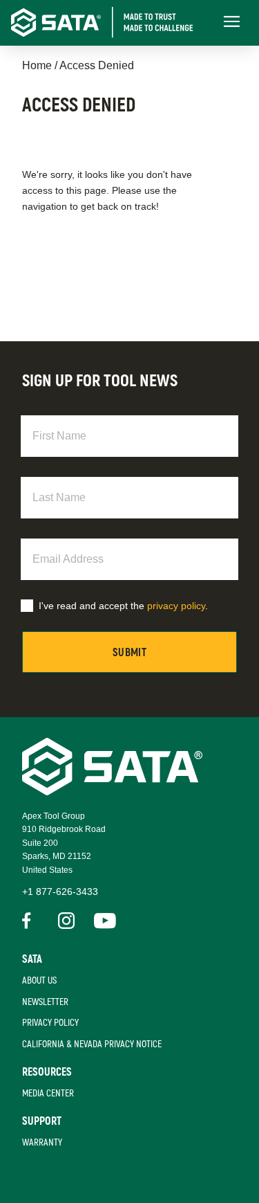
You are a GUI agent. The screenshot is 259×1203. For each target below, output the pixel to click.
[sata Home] (112, 791)
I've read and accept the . (123, 605)
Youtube (102, 920)
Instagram (66, 920)
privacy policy (176, 605)
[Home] (113, 22)
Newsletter (45, 1002)
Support (41, 1121)
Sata (32, 959)
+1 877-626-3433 (60, 891)
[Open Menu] (231, 22)
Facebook (30, 920)
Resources (47, 1072)
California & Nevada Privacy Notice (92, 1044)
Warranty (42, 1142)
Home (37, 65)
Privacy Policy (50, 1023)
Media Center (48, 1093)
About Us (39, 980)
